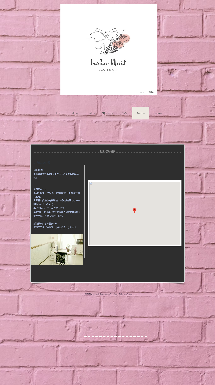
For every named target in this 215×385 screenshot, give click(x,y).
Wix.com (129, 294)
